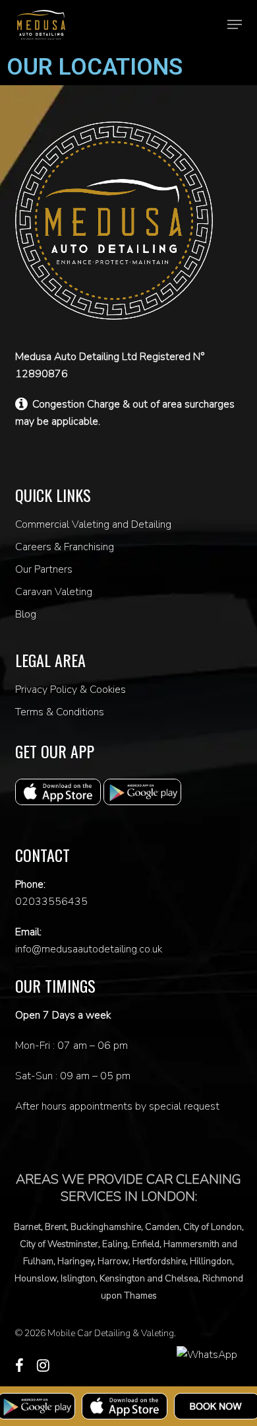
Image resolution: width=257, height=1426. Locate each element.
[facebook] (19, 1365)
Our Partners (43, 569)
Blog (25, 614)
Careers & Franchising (64, 547)
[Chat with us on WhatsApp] (207, 1354)
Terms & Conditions (59, 712)
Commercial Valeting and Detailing (93, 524)
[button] (234, 24)
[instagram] (43, 1365)
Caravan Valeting (53, 592)
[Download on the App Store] (124, 1406)
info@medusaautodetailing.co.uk (88, 949)
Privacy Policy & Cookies (70, 689)
